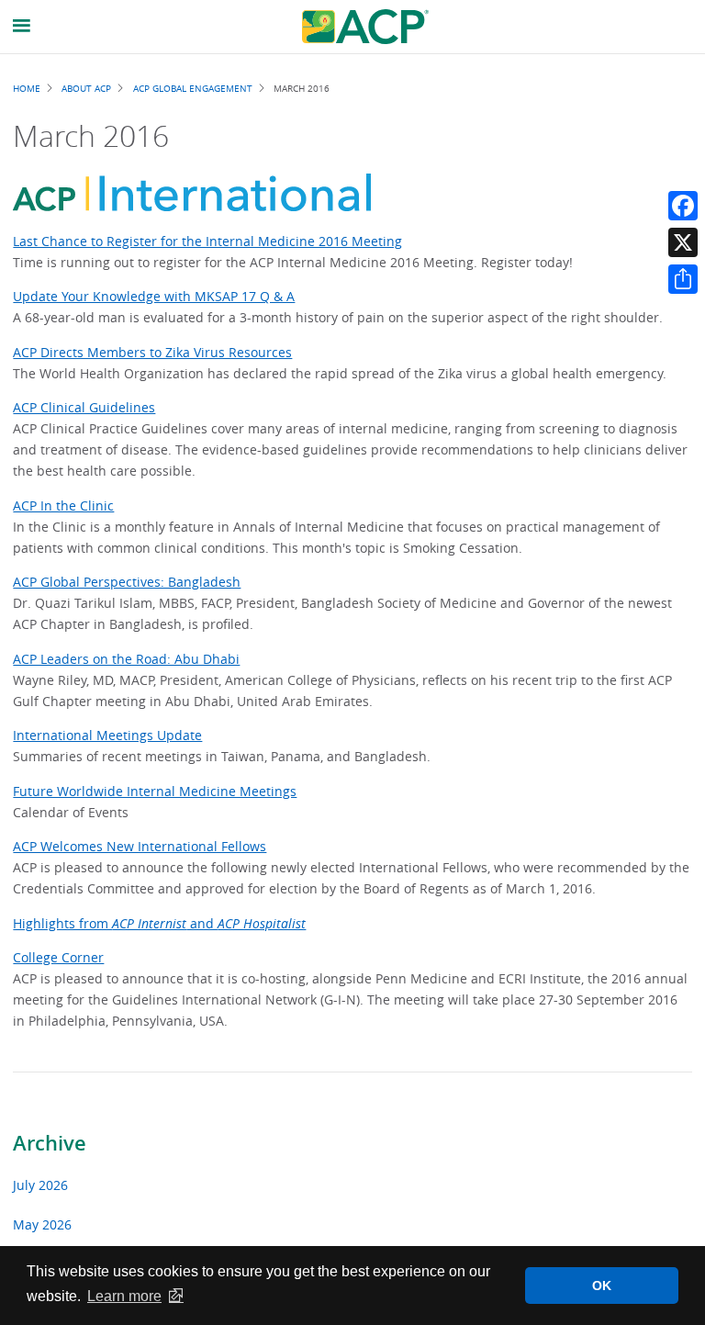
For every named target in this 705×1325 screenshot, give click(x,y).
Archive (49, 1143)
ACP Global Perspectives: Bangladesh (127, 581)
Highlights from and (159, 923)
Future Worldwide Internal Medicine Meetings (155, 791)
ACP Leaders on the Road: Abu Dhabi (126, 659)
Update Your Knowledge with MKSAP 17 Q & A (154, 296)
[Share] (683, 279)
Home (26, 88)
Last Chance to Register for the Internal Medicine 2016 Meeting (207, 241)
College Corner (58, 957)
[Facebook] (683, 205)
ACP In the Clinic (63, 505)
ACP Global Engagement (192, 88)
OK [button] (601, 1285)
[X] (683, 242)
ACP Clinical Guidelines (84, 407)
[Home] (365, 26)
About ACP (86, 88)
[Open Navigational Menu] (22, 26)
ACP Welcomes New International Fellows (139, 846)
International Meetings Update (107, 735)
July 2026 (40, 1185)
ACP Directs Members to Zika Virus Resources (152, 352)
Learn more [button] (124, 1296)
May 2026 (42, 1224)
